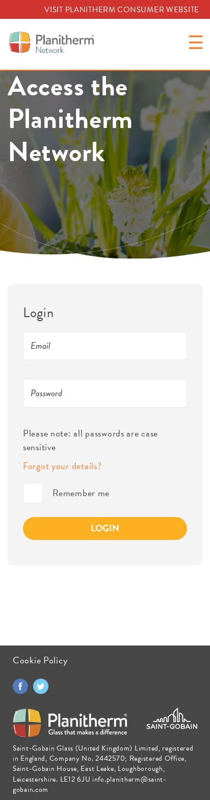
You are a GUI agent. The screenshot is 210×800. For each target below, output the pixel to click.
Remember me (33, 493)
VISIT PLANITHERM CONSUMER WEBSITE (121, 9)
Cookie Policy (40, 660)
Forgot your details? (62, 466)
